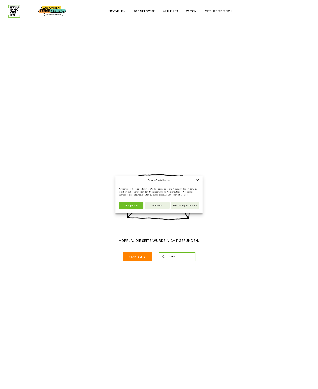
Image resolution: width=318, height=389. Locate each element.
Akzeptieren (131, 205)
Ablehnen (157, 205)
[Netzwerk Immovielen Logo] (14, 7)
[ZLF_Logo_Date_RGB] (52, 7)
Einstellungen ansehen (185, 205)
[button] (197, 180)
